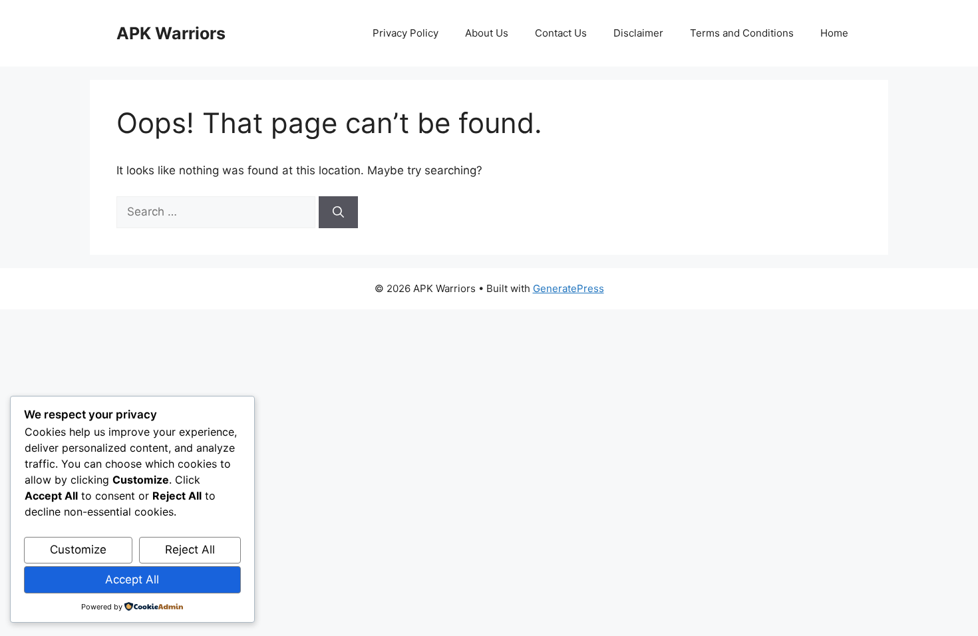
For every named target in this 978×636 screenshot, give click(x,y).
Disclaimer (638, 33)
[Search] (338, 212)
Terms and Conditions (742, 33)
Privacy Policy (405, 33)
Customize (78, 549)
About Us (486, 33)
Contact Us (561, 33)
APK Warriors (171, 33)
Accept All (132, 579)
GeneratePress (568, 288)
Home (834, 33)
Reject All (190, 549)
